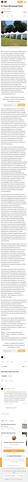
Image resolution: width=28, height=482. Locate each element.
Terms (19, 471)
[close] (24, 436)
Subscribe (20, 2)
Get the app (20, 475)
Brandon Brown (7, 11)
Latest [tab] (6, 420)
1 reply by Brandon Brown (11, 407)
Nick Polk (6, 388)
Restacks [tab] (10, 376)
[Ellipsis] (26, 388)
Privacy (15, 471)
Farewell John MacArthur (8, 433)
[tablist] (7, 376)
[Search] (25, 420)
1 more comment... (5, 413)
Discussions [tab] (11, 420)
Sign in (25, 2)
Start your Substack (10, 475)
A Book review (4, 426)
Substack (7, 479)
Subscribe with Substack (15, 456)
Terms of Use (21, 459)
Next (23, 366)
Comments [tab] (4, 376)
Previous (5, 366)
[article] (14, 427)
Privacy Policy (15, 461)
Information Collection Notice (18, 460)
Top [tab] (2, 420)
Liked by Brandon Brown (10, 390)
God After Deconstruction (8, 424)
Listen (25, 12)
